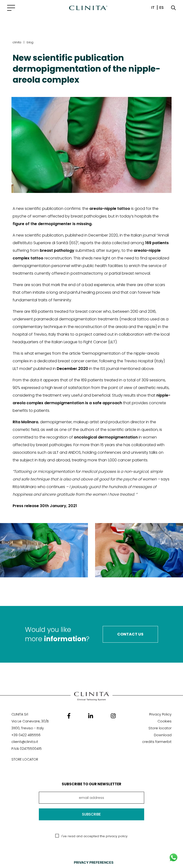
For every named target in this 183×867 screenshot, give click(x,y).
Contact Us (130, 634)
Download (163, 735)
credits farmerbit (157, 741)
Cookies (165, 721)
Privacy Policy (160, 714)
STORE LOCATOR (24, 759)
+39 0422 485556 (26, 735)
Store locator (160, 728)
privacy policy (116, 836)
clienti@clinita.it (24, 741)
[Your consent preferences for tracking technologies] (93, 862)
